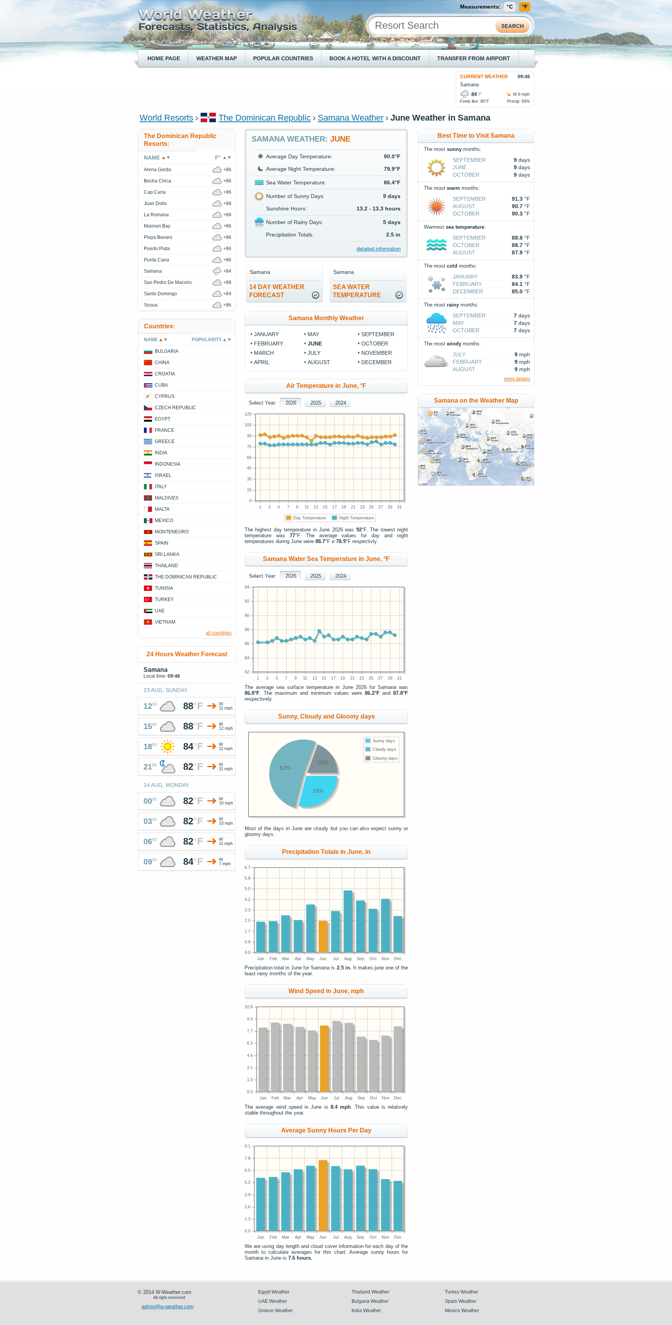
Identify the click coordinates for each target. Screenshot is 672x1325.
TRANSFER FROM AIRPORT (473, 58)
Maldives (166, 498)
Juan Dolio (155, 203)
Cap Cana (155, 192)
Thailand (166, 565)
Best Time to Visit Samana (476, 135)
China (162, 362)
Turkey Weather (461, 1292)
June (315, 343)
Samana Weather (350, 118)
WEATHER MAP (216, 58)
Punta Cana (156, 260)
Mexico (164, 520)
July (314, 353)
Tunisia (164, 588)
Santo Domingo (160, 293)
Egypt (162, 419)
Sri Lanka (167, 554)
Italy (161, 486)
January (266, 334)
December (376, 362)
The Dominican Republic (265, 118)
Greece (165, 441)
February (268, 343)
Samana (153, 271)
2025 (315, 403)
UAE (159, 610)
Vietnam (165, 622)
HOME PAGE (163, 58)
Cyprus (165, 396)
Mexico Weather (462, 1310)
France (164, 430)
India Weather (366, 1310)
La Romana (156, 214)
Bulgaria (166, 351)
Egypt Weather (273, 1292)
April (262, 362)
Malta (162, 509)
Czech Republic (175, 407)
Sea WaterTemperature (357, 291)
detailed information (379, 249)
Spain (161, 543)
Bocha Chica (157, 181)
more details (517, 379)
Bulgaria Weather (370, 1301)
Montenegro (172, 532)
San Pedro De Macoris (168, 282)
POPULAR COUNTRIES (283, 58)
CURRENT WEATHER (484, 76)
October (374, 343)
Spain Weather (460, 1301)
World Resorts (166, 118)
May (313, 334)
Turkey (164, 599)
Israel (163, 475)
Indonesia (167, 464)
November (376, 353)
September (377, 334)
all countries (218, 633)
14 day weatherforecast (276, 291)
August (319, 362)
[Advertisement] (281, 89)
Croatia (165, 374)
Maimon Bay (157, 226)
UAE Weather (272, 1301)
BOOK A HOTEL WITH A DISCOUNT (375, 58)
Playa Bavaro (158, 237)
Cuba (161, 385)
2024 (340, 403)
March (264, 353)
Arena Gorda (157, 169)
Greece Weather (275, 1310)
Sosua (151, 305)
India (161, 453)
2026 (290, 403)
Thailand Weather (370, 1292)
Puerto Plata (157, 248)
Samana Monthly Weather (326, 318)
